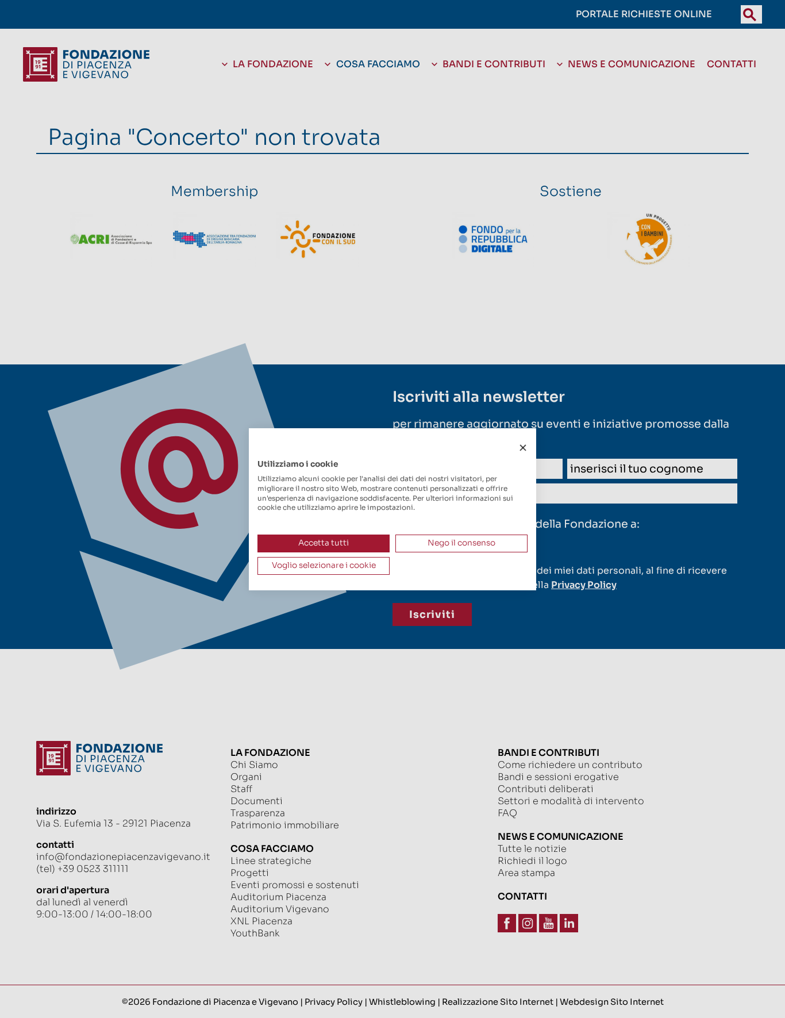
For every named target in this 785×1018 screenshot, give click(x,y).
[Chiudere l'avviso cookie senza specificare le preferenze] (523, 447)
